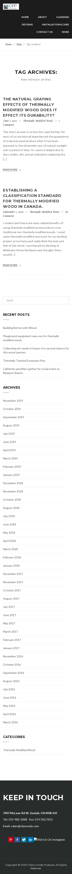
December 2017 (13, 573)
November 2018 (13, 491)
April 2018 (9, 541)
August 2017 (11, 598)
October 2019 (12, 409)
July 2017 (9, 606)
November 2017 (13, 582)
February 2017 (12, 639)
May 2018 (9, 532)
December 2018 (13, 483)
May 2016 (9, 705)
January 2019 (11, 475)
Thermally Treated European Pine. (24, 360)
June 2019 (9, 442)
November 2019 (13, 400)
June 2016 (9, 697)
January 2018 (11, 565)
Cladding (62, 17)
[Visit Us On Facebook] (17, 839)
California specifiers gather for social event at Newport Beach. (31, 371)
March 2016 (10, 722)
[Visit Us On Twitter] (23, 839)
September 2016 (13, 672)
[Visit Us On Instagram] (49, 839)
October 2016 (12, 664)
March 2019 (10, 458)
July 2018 (9, 516)
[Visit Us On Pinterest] (10, 839)
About (42, 17)
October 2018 (12, 499)
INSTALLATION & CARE (55, 24)
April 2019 (9, 450)
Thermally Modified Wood (38, 120)
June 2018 (9, 524)
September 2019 (13, 417)
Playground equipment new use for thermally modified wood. (31, 338)
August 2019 (11, 425)
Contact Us (44, 31)
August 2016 (11, 681)
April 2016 (9, 714)
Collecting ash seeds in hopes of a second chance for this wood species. (36, 350)
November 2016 (13, 656)
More (65, 31)
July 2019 (9, 433)
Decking (27, 24)
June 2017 (9, 615)
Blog (19, 44)
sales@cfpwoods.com (25, 826)
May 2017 (9, 623)
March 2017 (10, 631)
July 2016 (9, 689)
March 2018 (10, 549)
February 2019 (12, 466)
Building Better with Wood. (20, 327)
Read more (10, 169)
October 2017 (12, 590)
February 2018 (12, 557)
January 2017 (11, 648)
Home (25, 17)
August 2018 (11, 508)
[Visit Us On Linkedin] (30, 839)
